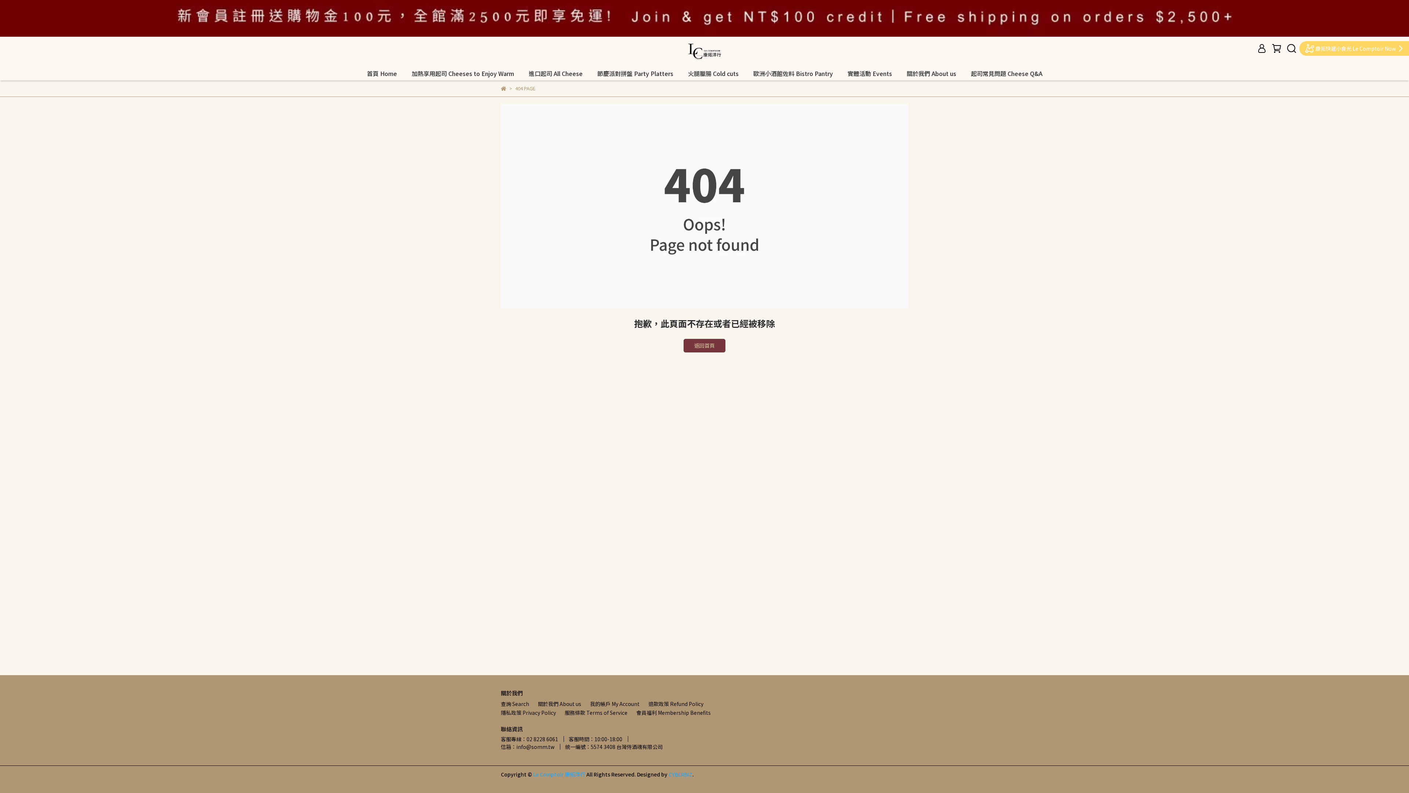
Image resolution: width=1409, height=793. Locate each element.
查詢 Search (515, 703)
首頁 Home (382, 73)
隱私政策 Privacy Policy (528, 712)
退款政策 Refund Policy (675, 703)
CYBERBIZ (680, 774)
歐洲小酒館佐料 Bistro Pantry (793, 73)
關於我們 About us (931, 73)
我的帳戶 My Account (615, 703)
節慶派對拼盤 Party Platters (635, 73)
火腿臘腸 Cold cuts (713, 73)
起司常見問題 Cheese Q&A (1006, 73)
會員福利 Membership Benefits (673, 712)
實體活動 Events (870, 73)
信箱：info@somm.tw (527, 746)
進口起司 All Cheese (556, 73)
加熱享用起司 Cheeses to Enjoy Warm (463, 73)
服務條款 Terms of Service (596, 712)
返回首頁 (704, 345)
